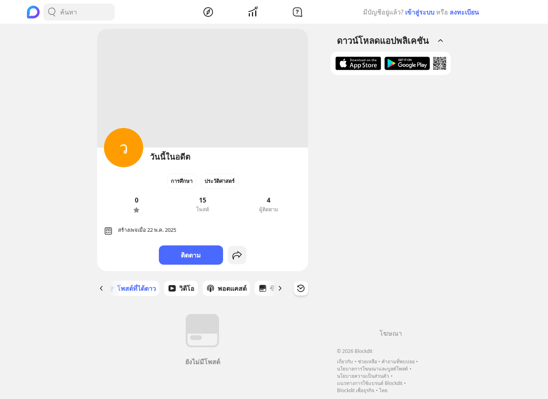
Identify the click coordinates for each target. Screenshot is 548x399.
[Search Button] (52, 12)
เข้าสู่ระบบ (419, 12)
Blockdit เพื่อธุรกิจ (355, 390)
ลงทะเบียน (464, 12)
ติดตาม (191, 255)
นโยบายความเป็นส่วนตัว (363, 376)
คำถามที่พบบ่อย (398, 361)
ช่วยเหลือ (367, 361)
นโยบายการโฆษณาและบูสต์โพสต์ (372, 368)
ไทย (383, 390)
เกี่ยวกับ (345, 361)
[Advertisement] (391, 205)
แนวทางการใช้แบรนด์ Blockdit (369, 383)
